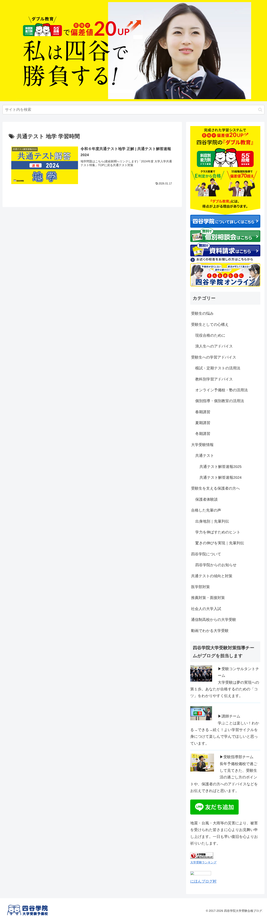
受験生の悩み (202, 313)
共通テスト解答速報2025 (220, 467)
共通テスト (204, 455)
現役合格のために (210, 335)
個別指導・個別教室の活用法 (219, 401)
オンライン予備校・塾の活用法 (221, 390)
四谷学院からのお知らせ (216, 565)
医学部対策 (200, 587)
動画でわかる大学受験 (210, 631)
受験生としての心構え (210, 324)
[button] (260, 109)
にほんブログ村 (203, 881)
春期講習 (202, 412)
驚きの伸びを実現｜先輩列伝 (219, 543)
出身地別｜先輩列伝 (212, 521)
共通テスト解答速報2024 (220, 477)
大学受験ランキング (203, 862)
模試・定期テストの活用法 (217, 368)
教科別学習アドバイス (214, 379)
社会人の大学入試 (206, 609)
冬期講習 (202, 434)
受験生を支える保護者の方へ (215, 488)
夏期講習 (202, 423)
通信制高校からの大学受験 (213, 620)
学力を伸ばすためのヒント (217, 532)
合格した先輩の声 (206, 510)
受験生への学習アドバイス (213, 357)
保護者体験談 (206, 499)
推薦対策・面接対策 (208, 598)
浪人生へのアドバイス (214, 346)
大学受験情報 (202, 445)
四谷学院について (206, 554)
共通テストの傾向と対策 (211, 576)
